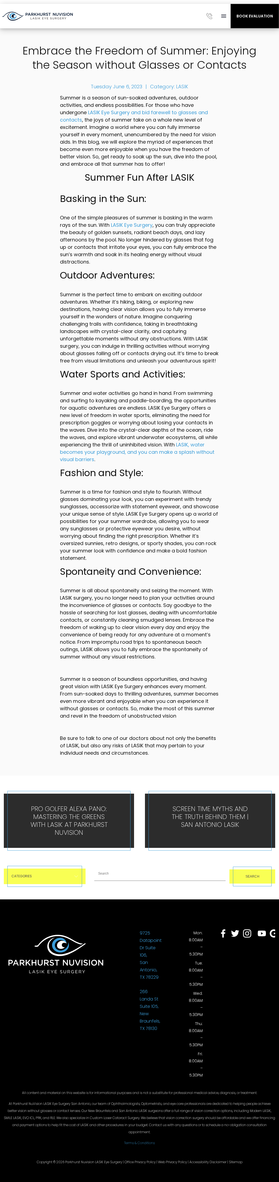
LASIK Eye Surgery (132, 225)
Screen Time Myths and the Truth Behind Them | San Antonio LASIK (210, 816)
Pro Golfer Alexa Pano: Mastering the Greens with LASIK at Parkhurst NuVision (69, 820)
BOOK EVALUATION (254, 16)
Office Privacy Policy (140, 1162)
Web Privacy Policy (172, 1162)
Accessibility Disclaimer (207, 1162)
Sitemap (235, 1162)
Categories (21, 876)
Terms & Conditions (139, 1143)
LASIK (182, 86)
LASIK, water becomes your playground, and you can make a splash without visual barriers (137, 452)
